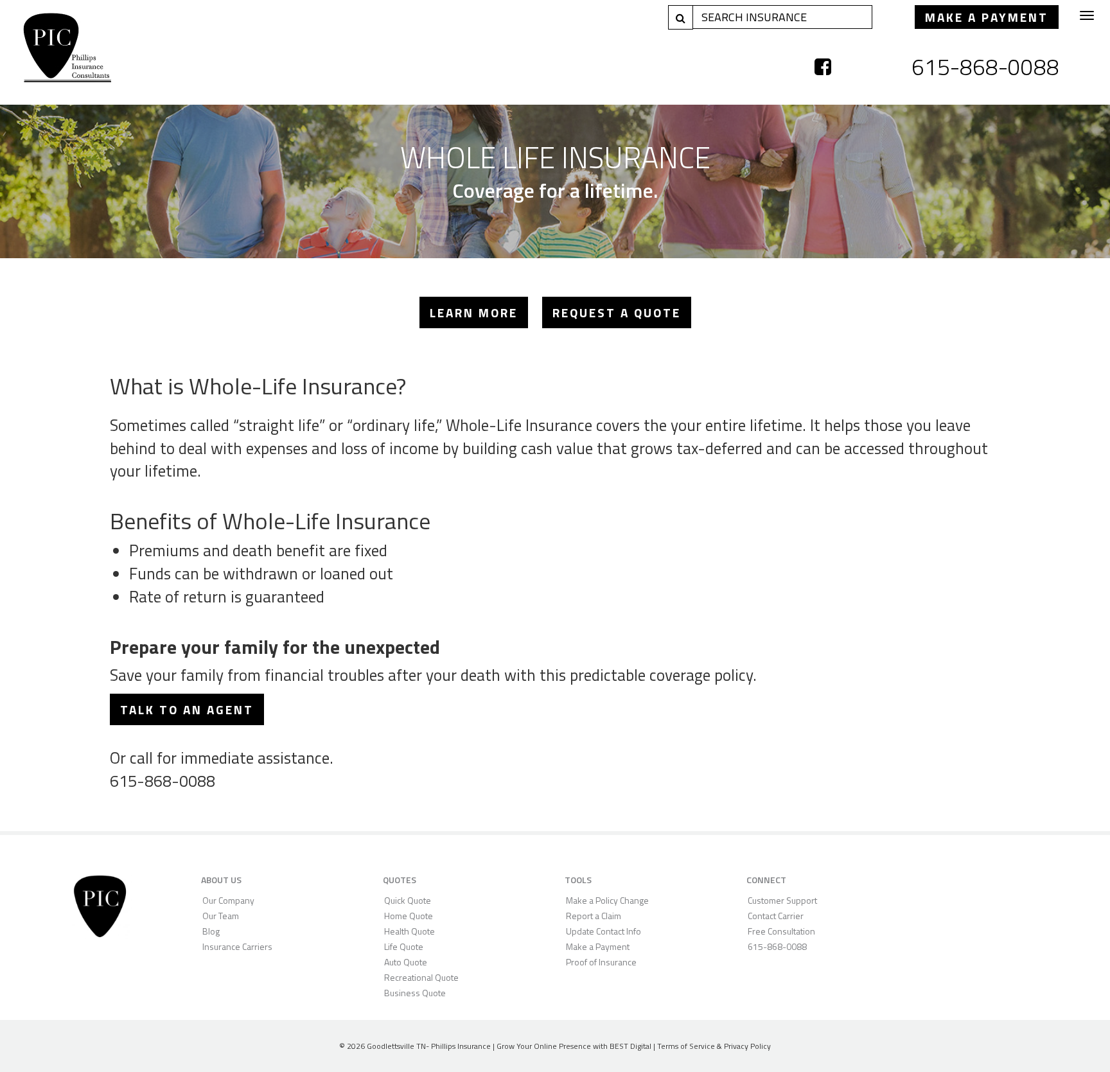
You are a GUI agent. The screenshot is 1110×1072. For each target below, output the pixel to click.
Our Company (228, 900)
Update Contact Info (603, 931)
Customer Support (782, 900)
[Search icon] (680, 17)
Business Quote (415, 992)
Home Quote (408, 915)
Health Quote (409, 931)
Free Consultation (781, 931)
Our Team (220, 915)
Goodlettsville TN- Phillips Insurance (429, 1046)
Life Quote (403, 946)
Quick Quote (407, 900)
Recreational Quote (421, 977)
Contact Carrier (776, 915)
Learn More (474, 312)
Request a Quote (616, 312)
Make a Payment (986, 17)
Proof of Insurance (601, 962)
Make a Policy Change (607, 900)
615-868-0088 (985, 66)
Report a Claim (593, 915)
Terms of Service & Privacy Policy (714, 1046)
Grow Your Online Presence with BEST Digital (574, 1046)
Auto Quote (405, 962)
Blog (211, 931)
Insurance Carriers (237, 946)
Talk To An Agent (187, 709)
